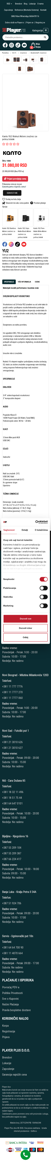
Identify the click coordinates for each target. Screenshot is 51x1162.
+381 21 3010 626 (12, 742)
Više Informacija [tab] (24, 282)
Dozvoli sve (25, 618)
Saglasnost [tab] (9, 530)
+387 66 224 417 (11, 859)
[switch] (44, 588)
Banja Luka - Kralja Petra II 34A (19, 892)
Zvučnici (23, 53)
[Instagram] (11, 45)
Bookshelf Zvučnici (39, 53)
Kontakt (43, 10)
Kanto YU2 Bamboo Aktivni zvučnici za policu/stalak (9, 231)
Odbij (25, 637)
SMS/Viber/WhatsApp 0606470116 (25, 16)
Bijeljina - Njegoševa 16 (15, 836)
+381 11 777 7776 (12, 686)
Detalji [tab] (25, 530)
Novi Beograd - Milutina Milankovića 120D (25, 675)
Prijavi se (29, 22)
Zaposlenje (8, 10)
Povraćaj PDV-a (10, 987)
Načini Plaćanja (10, 1004)
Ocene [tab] (37, 282)
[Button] (45, 37)
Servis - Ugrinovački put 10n (17, 936)
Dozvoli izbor (25, 628)
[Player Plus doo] (14, 30)
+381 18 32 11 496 (12, 792)
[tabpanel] (25, 404)
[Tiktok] (18, 45)
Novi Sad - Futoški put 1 (15, 730)
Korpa (5, 1025)
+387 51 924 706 (11, 903)
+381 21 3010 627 (12, 748)
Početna (5, 53)
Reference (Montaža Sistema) (27, 10)
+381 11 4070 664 (12, 953)
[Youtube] (24, 45)
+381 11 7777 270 (12, 692)
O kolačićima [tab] (41, 530)
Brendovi (18, 4)
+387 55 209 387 (11, 853)
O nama (40, 4)
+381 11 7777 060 (12, 698)
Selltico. (34, 1131)
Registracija (8, 1031)
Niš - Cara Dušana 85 (13, 780)
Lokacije (32, 4)
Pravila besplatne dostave (16, 1010)
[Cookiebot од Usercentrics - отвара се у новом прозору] (36, 522)
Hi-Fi (14, 53)
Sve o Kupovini (10, 998)
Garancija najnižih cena (14, 1074)
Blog (25, 4)
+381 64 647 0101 (12, 803)
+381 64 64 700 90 (12, 947)
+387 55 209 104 (11, 847)
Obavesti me (12, 193)
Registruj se (40, 22)
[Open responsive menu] (45, 30)
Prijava (5, 1037)
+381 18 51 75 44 (12, 797)
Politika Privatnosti (12, 993)
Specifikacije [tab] (9, 282)
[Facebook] (5, 45)
